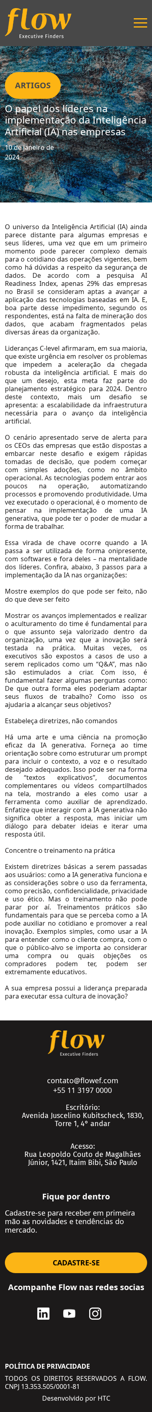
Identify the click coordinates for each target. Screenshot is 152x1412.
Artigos (33, 85)
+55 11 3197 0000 (82, 1090)
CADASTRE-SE (76, 1262)
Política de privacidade (47, 1366)
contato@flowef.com (82, 1080)
